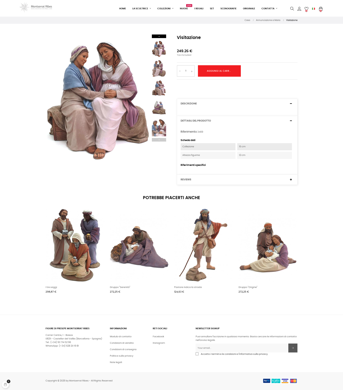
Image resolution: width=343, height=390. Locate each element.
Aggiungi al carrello (221, 71)
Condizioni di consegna (123, 349)
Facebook (158, 336)
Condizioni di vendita (122, 343)
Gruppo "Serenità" (120, 287)
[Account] (299, 9)
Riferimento (189, 131)
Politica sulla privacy (121, 356)
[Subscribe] (292, 348)
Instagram (159, 343)
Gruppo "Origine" (247, 287)
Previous (159, 140)
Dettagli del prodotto (196, 121)
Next (159, 36)
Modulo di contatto (120, 336)
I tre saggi (51, 287)
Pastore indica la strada (188, 287)
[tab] (237, 104)
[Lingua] (313, 9)
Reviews (186, 179)
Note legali (116, 362)
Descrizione (189, 103)
